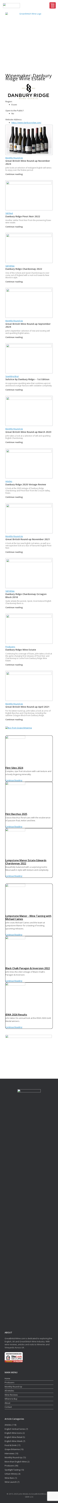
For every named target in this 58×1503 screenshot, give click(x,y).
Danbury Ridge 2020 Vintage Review (25, 484)
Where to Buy (11, 1398)
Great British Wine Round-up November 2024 (27, 162)
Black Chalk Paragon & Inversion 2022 (27, 968)
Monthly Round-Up (14, 157)
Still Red (9, 213)
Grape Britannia (12, 1449)
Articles (8, 481)
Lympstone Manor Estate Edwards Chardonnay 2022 (25, 862)
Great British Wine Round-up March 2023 (28, 431)
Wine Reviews (11, 1394)
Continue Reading (13, 780)
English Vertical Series (15, 1429)
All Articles (9, 1390)
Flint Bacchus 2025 (16, 814)
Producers (10, 646)
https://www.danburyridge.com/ (26, 122)
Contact (8, 1407)
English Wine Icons (13, 1433)
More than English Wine (16, 1461)
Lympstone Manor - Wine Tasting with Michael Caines (28, 917)
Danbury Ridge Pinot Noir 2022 (22, 216)
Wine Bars (9, 1478)
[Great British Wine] (29, 35)
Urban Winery (11, 1473)
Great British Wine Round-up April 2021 (27, 706)
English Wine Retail (13, 1437)
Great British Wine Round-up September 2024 (28, 325)
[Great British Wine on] (26, 65)
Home (7, 1378)
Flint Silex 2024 (14, 768)
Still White (10, 266)
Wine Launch (11, 1482)
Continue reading (14, 174)
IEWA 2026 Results (16, 1014)
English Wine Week (13, 1441)
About (7, 1403)
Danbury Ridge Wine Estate (20, 649)
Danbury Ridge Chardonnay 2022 (23, 268)
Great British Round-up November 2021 (27, 539)
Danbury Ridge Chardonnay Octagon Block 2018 (26, 595)
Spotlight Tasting (12, 1469)
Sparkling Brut (12, 376)
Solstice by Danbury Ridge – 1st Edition (27, 379)
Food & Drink (11, 1445)
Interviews (9, 1453)
